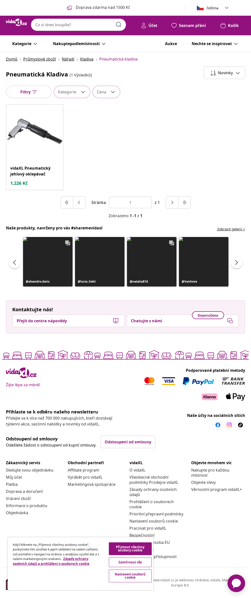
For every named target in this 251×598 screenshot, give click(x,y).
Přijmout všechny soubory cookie (130, 548)
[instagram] (229, 425)
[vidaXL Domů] (16, 22)
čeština (212, 8)
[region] (80, 563)
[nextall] (184, 202)
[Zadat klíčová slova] (119, 24)
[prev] (79, 202)
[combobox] (78, 25)
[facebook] (217, 425)
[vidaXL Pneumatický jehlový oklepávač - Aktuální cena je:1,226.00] (34, 133)
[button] (48, 262)
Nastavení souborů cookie (153, 521)
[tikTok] (240, 425)
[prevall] (67, 202)
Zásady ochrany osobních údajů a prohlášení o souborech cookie (51, 561)
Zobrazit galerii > (231, 229)
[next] (172, 202)
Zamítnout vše (130, 562)
